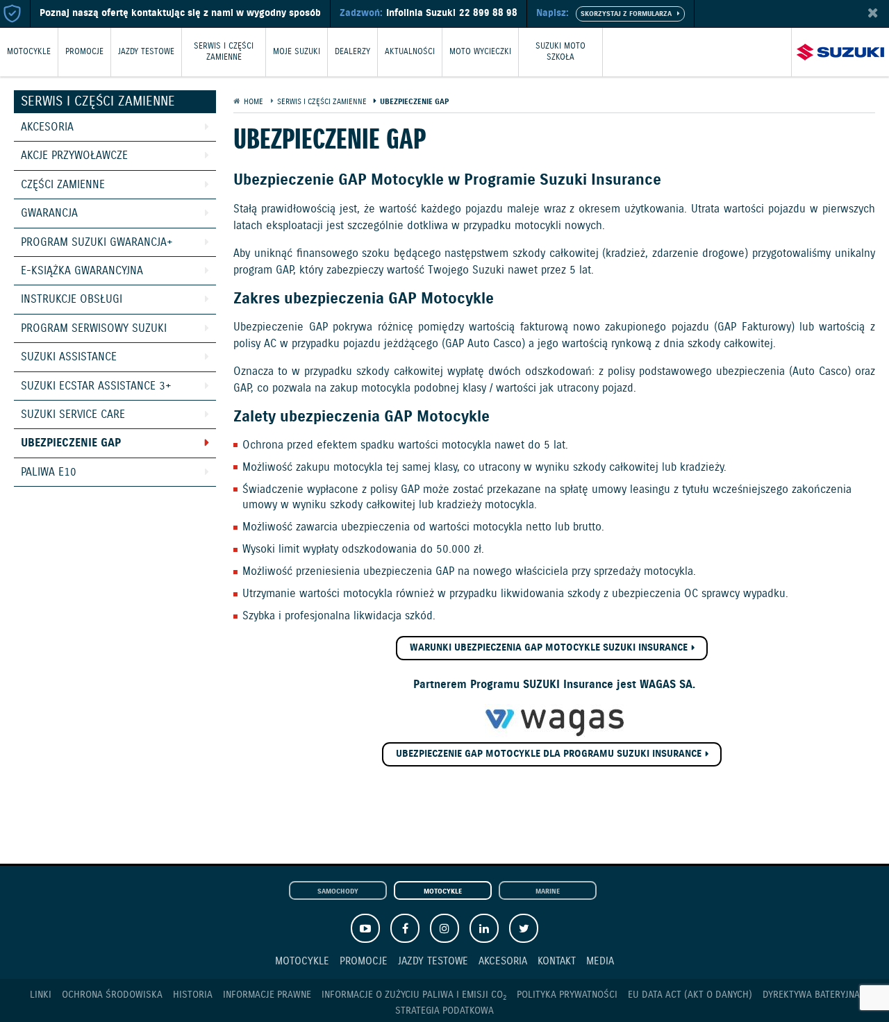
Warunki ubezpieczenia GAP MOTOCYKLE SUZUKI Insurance (549, 648)
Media (600, 961)
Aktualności (410, 52)
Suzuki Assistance (69, 357)
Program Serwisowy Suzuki (94, 328)
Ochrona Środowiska (112, 995)
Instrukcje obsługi (71, 299)
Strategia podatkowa (444, 1011)
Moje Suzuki (296, 52)
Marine (547, 891)
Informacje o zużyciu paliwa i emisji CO (414, 995)
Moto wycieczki (480, 52)
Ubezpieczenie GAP (71, 443)
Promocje (84, 52)
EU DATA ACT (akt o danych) (690, 995)
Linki (40, 995)
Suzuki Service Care (73, 415)
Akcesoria (47, 127)
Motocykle (29, 52)
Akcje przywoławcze (74, 156)
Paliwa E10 (48, 472)
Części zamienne (63, 185)
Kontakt (557, 961)
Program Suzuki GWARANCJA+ (97, 242)
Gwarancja (49, 213)
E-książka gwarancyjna (82, 271)
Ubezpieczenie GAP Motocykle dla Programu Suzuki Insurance (548, 754)
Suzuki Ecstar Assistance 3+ (96, 386)
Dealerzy (352, 52)
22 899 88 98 (488, 13)
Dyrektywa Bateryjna (811, 995)
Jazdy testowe (146, 52)
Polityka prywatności (567, 995)
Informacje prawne (267, 995)
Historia (193, 995)
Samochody (337, 891)
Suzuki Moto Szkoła (560, 51)
